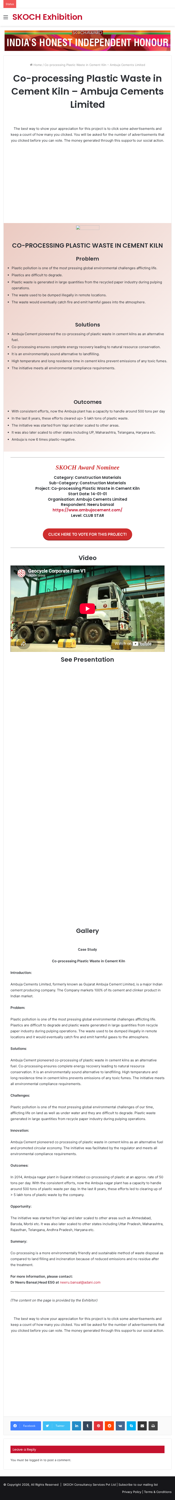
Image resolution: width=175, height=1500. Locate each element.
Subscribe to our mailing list (138, 1484)
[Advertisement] (87, 181)
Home (37, 65)
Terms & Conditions (158, 1492)
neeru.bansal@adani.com (80, 1282)
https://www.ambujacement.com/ (87, 510)
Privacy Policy (131, 1492)
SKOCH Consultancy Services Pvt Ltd (89, 1484)
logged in (36, 1460)
